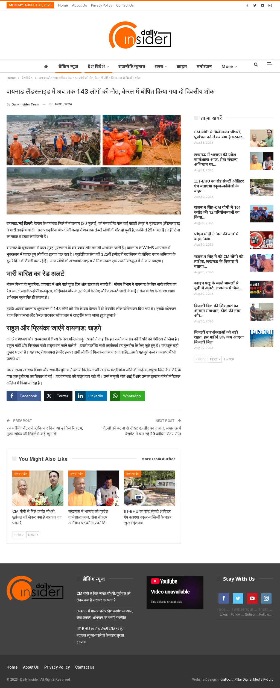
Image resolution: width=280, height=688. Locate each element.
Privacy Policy (101, 5)
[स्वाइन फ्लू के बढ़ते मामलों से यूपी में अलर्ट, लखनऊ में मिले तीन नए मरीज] (261, 289)
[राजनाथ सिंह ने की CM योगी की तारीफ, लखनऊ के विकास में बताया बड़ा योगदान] (261, 263)
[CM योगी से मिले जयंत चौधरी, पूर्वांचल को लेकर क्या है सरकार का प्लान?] (37, 488)
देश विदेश (96, 66)
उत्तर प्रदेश (20, 474)
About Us (79, 5)
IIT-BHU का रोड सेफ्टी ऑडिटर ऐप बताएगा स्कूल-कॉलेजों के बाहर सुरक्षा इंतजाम (100, 635)
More (227, 66)
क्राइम (182, 66)
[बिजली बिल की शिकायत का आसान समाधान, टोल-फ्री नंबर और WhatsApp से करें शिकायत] (261, 312)
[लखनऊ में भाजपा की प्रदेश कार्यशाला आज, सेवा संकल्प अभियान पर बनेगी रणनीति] (93, 488)
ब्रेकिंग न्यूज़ (68, 66)
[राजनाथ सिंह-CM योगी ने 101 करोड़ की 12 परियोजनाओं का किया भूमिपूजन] (261, 213)
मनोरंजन (204, 66)
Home (63, 5)
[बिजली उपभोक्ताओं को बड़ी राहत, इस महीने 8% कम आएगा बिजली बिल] (261, 338)
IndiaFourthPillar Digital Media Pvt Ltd (245, 679)
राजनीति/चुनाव (131, 66)
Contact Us (125, 5)
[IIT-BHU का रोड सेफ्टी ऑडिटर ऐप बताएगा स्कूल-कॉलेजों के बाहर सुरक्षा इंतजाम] (149, 488)
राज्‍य (159, 66)
